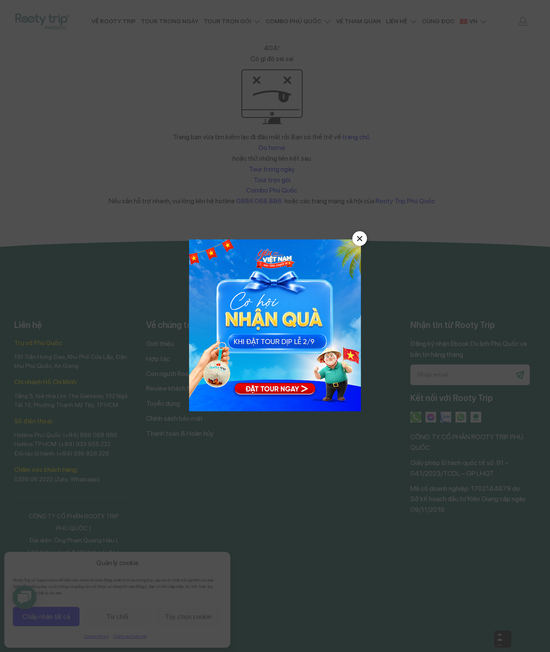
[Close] (359, 238)
